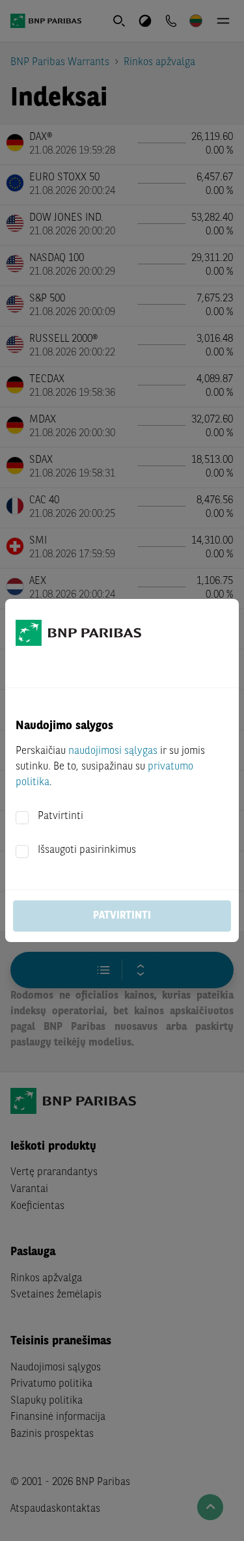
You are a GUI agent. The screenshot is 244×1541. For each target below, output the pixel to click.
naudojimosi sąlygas (112, 751)
